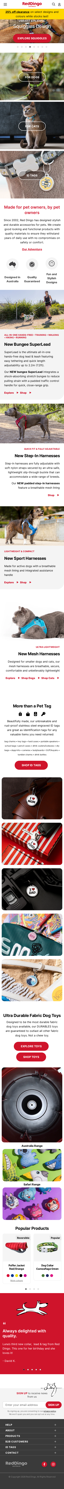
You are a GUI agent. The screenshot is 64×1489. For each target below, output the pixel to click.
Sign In (59, 4)
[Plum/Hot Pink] (25, 1275)
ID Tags (32, 175)
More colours (16, 1280)
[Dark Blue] (47, 1275)
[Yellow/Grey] (16, 1275)
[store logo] (32, 4)
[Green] (43, 1275)
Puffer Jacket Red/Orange (17, 1267)
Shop (23, 392)
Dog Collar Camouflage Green (47, 1267)
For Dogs (32, 77)
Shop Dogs (28, 678)
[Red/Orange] (8, 1275)
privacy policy (50, 1411)
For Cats (32, 126)
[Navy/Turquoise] (12, 1275)
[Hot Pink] (51, 1275)
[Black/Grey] (20, 1275)
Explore (9, 392)
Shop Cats (47, 678)
